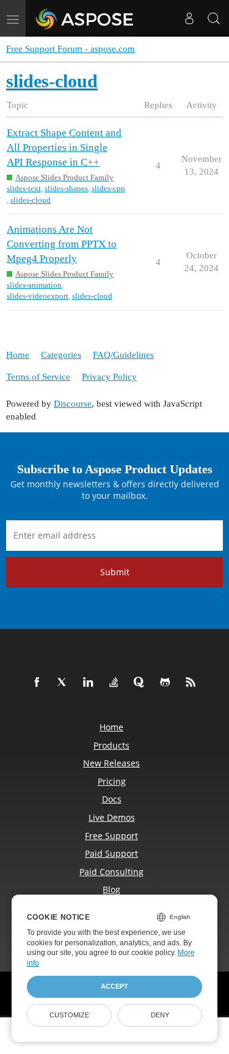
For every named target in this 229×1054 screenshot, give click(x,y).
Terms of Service (38, 377)
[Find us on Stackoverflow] (116, 683)
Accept (114, 986)
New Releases (111, 763)
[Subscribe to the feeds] (193, 683)
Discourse (73, 404)
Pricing (112, 781)
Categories (61, 355)
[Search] (213, 18)
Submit (114, 572)
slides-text (24, 188)
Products (111, 745)
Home (17, 355)
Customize (69, 1015)
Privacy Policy (109, 377)
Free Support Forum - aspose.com (70, 49)
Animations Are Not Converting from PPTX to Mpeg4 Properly (62, 244)
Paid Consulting (111, 872)
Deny (160, 1015)
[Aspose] (85, 18)
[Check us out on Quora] (142, 683)
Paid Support (111, 853)
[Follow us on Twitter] (65, 683)
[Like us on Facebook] (39, 683)
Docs (112, 799)
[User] (189, 18)
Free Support (111, 835)
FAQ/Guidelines (123, 355)
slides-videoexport (37, 295)
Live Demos (112, 817)
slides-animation (34, 284)
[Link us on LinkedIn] (90, 683)
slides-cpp (108, 188)
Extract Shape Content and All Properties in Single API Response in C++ (64, 147)
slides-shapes (66, 188)
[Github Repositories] (167, 683)
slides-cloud (30, 200)
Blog (111, 889)
